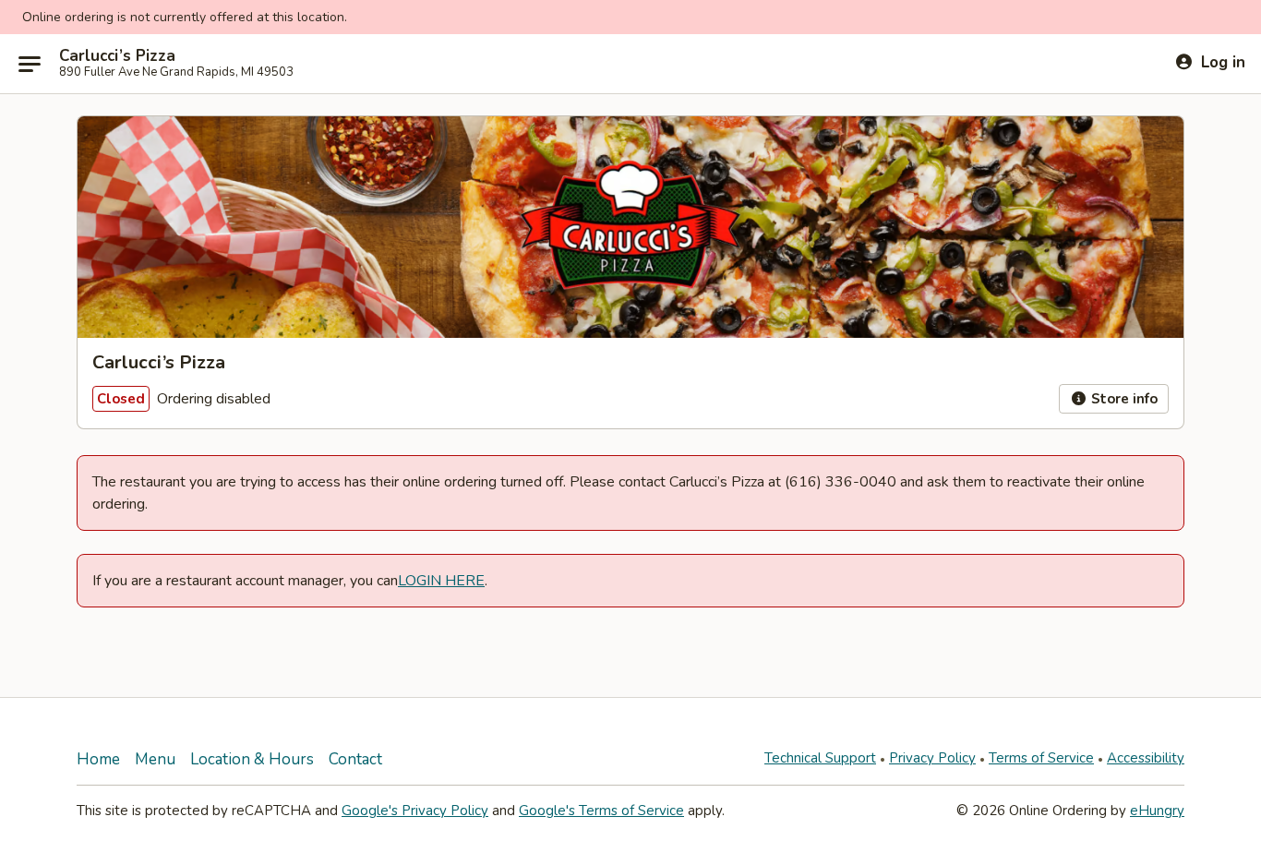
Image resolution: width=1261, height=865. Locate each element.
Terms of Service (1041, 758)
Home (98, 759)
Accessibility (1145, 758)
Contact (355, 759)
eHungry (1157, 810)
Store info (1122, 399)
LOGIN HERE (441, 581)
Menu (155, 759)
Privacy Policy (932, 758)
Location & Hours (252, 759)
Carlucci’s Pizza (117, 56)
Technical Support (820, 758)
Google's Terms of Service (601, 810)
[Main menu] (29, 63)
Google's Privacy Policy (415, 810)
